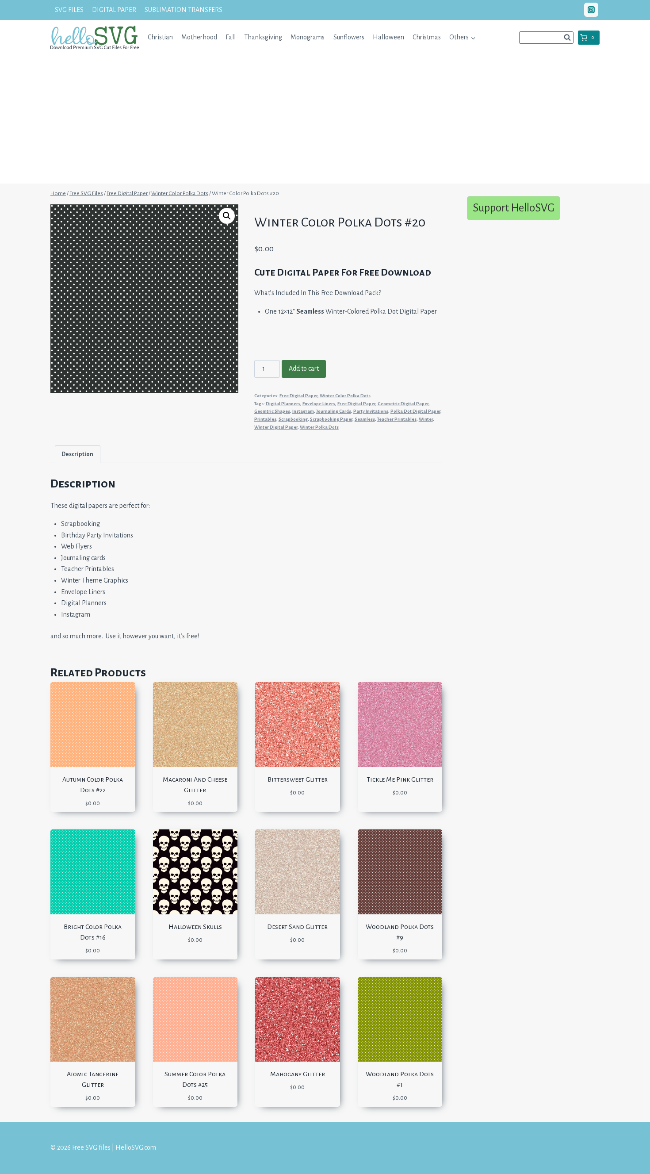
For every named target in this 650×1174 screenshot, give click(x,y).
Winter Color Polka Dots (345, 395)
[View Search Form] (546, 37)
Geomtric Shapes (272, 411)
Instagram (303, 411)
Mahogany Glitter (297, 1074)
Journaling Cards (333, 411)
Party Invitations (370, 411)
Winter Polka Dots (319, 427)
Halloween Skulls (195, 926)
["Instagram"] (591, 10)
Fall (231, 37)
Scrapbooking (293, 419)
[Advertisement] (325, 122)
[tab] (77, 454)
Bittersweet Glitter (298, 779)
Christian (160, 37)
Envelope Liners (318, 403)
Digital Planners (283, 403)
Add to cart (304, 368)
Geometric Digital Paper (403, 403)
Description (77, 454)
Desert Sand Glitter (297, 926)
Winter (426, 419)
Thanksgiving (263, 37)
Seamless (365, 419)
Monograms (308, 37)
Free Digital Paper (298, 395)
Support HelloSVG (513, 208)
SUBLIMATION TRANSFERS (183, 9)
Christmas (427, 37)
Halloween (388, 37)
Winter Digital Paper (276, 427)
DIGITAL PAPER (114, 9)
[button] (473, 37)
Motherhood (199, 37)
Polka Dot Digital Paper (415, 411)
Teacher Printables (397, 419)
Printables (265, 419)
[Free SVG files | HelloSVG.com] (94, 37)
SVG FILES (69, 9)
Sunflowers (348, 37)
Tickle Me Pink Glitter (400, 779)
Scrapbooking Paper (331, 419)
